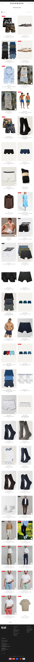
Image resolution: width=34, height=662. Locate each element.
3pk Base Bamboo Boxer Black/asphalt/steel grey (9, 314)
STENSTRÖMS (9, 85)
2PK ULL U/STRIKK (25, 188)
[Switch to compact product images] (4, 12)
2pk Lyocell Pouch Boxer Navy (25, 163)
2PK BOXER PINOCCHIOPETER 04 (9, 137)
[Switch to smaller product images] (3, 12)
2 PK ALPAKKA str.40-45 (9, 112)
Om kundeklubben (29, 628)
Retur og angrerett (16, 633)
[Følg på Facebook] (1, 653)
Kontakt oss (15, 635)
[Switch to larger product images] (1, 12)
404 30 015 (4, 645)
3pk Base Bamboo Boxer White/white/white (25, 416)
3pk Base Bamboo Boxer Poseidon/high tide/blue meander (9, 391)
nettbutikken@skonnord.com (5, 646)
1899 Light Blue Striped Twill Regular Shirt (9, 87)
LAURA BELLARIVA (25, 60)
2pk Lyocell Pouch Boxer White (8, 188)
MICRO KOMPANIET (25, 85)
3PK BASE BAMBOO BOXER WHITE (25, 390)
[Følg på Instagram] (4, 653)
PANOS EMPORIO (9, 60)
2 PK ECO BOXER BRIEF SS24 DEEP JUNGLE (25, 112)
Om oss (15, 628)
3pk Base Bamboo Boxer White (9, 416)
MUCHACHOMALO (8, 136)
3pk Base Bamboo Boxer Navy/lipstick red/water (8, 365)
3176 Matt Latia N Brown (9, 213)
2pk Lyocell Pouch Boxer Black (8, 163)
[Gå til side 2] (23, 621)
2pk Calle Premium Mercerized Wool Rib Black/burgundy (25, 138)
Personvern (15, 634)
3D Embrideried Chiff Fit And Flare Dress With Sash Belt (25, 213)
